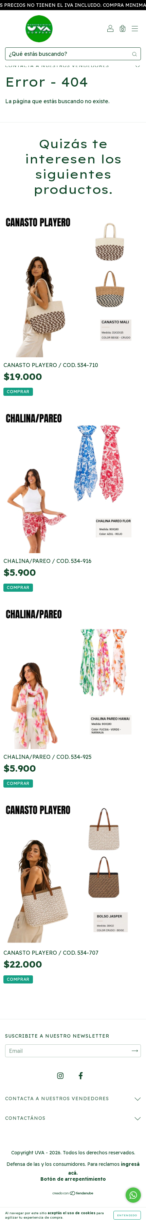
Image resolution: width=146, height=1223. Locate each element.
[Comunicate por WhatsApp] (133, 1195)
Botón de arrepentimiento (73, 1179)
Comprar (18, 391)
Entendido (127, 1215)
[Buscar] (134, 54)
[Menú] (134, 29)
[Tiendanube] (73, 1193)
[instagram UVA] (61, 1075)
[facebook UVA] (81, 1075)
